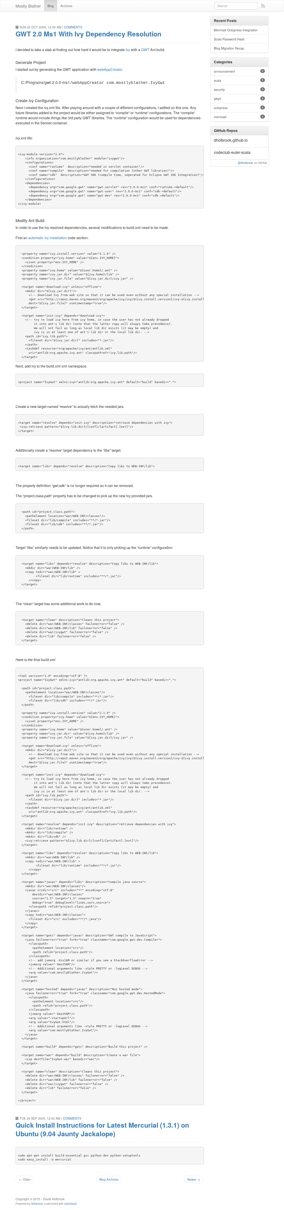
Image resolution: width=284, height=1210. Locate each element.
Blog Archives (108, 1179)
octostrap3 (70, 1203)
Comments (73, 27)
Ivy (128, 49)
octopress (239, 107)
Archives (66, 6)
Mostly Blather (28, 6)
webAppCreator (109, 69)
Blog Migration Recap (229, 48)
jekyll (239, 98)
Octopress (37, 1203)
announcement (239, 71)
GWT (145, 49)
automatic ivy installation (47, 237)
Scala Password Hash (229, 39)
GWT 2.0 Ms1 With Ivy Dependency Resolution (88, 33)
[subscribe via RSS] (263, 5)
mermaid (239, 117)
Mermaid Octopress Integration (236, 30)
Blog (50, 6)
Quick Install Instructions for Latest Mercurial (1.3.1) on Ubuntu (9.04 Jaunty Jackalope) (102, 1129)
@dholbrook (245, 163)
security (239, 89)
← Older (25, 1179)
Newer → (193, 1179)
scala (239, 80)
